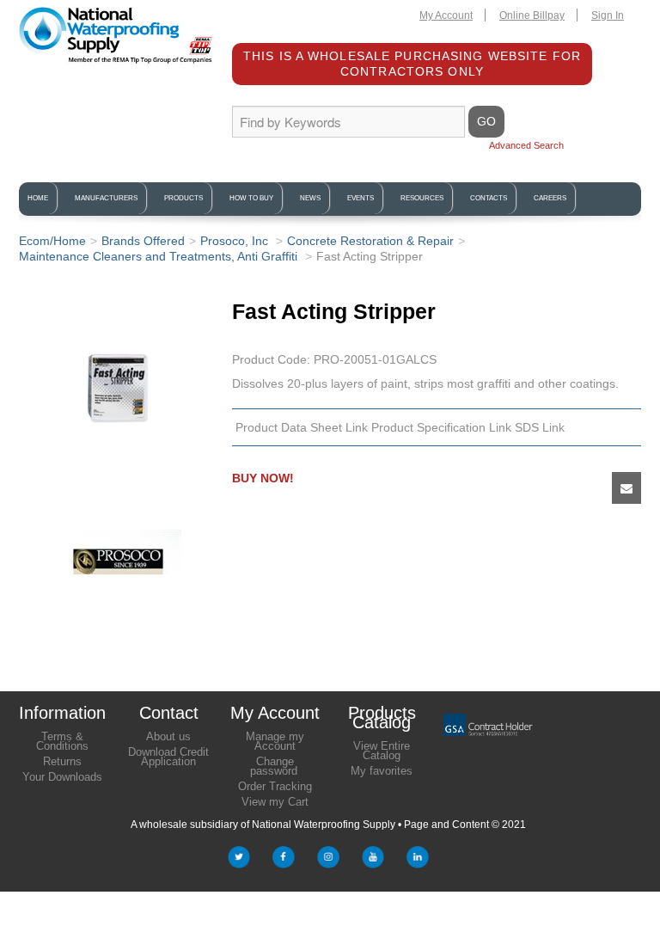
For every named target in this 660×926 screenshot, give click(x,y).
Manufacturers (106, 198)
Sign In (607, 15)
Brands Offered (143, 241)
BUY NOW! (263, 478)
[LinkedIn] (418, 861)
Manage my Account (275, 741)
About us (168, 736)
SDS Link (540, 427)
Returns (62, 761)
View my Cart (275, 801)
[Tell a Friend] (626, 488)
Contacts (488, 198)
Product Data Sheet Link (301, 427)
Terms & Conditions (62, 741)
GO (486, 121)
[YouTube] (373, 861)
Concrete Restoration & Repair (370, 241)
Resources (421, 198)
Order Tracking (275, 786)
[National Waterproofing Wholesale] (117, 36)
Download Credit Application (168, 756)
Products (183, 198)
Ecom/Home (52, 241)
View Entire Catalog (381, 750)
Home (38, 198)
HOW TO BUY (251, 198)
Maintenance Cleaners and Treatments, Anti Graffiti (160, 256)
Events (360, 198)
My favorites (381, 770)
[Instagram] (328, 861)
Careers (550, 198)
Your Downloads (62, 776)
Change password (273, 766)
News (310, 198)
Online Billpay (532, 15)
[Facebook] (284, 861)
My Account (446, 15)
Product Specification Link (441, 427)
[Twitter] (239, 861)
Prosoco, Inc (236, 241)
